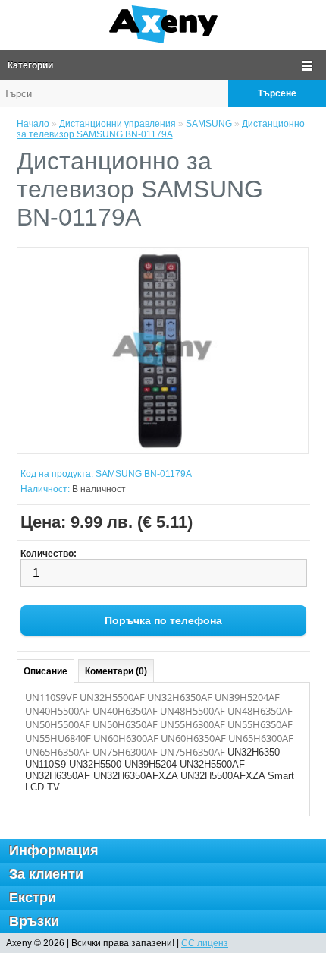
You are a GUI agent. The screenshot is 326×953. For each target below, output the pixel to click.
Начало (33, 123)
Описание (45, 671)
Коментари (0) (116, 671)
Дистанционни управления (117, 123)
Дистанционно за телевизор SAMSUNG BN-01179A (161, 129)
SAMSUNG (209, 123)
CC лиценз (204, 943)
